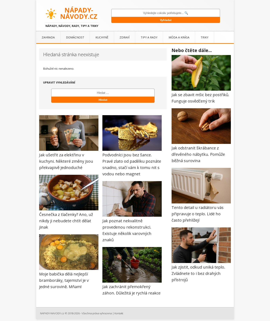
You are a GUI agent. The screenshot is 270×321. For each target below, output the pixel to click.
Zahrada (48, 37)
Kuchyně (101, 37)
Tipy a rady (149, 37)
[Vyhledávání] (102, 93)
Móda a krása (179, 37)
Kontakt (118, 313)
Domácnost (75, 37)
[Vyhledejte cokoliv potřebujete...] (165, 13)
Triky (204, 37)
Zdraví (124, 37)
